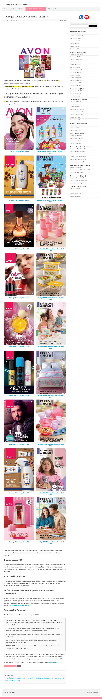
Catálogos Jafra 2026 (75, 67)
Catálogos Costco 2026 (75, 93)
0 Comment (62, 20)
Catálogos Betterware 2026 (76, 69)
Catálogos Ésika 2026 (75, 191)
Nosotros (89, 692)
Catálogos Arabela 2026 (75, 56)
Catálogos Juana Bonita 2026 (76, 114)
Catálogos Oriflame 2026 (75, 77)
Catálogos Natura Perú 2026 (76, 138)
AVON (18, 666)
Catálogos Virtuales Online (15, 4)
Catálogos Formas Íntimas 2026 (77, 112)
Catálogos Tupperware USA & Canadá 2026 (80, 169)
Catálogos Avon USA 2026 (76, 167)
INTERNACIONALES (51, 8)
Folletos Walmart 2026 (75, 96)
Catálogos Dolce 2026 (75, 119)
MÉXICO (12, 8)
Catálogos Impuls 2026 (75, 43)
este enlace (53, 662)
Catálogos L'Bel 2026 (75, 188)
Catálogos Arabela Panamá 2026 (77, 154)
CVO (7, 20)
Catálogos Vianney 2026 (75, 85)
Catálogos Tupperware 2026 (76, 54)
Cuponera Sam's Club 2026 (76, 90)
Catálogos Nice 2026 (74, 48)
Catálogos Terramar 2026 (75, 83)
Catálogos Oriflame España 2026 (77, 177)
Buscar (71, 22)
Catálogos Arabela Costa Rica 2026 (78, 151)
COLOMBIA (20, 8)
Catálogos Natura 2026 (75, 75)
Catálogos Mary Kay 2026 (76, 72)
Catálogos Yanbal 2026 (75, 196)
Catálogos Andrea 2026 (75, 33)
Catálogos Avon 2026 (75, 62)
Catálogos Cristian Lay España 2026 (78, 180)
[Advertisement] (35, 34)
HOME (5, 8)
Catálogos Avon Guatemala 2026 (77, 161)
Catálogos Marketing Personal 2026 (78, 109)
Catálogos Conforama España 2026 (78, 183)
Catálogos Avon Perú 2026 (76, 135)
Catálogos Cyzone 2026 (75, 193)
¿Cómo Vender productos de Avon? (19, 605)
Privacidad (95, 692)
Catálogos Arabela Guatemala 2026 (78, 148)
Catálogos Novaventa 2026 (76, 125)
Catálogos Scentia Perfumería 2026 (78, 156)
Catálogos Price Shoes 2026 (76, 35)
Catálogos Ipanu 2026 (75, 117)
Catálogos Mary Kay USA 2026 (77, 172)
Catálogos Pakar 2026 (75, 46)
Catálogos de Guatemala (10, 666)
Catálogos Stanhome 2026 (76, 59)
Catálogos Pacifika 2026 (75, 104)
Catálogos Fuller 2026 (75, 64)
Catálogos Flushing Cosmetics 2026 (78, 159)
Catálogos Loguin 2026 (75, 106)
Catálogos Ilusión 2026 (75, 41)
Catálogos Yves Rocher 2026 (76, 80)
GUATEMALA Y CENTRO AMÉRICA (35, 8)
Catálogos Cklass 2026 (75, 38)
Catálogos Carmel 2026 (75, 101)
